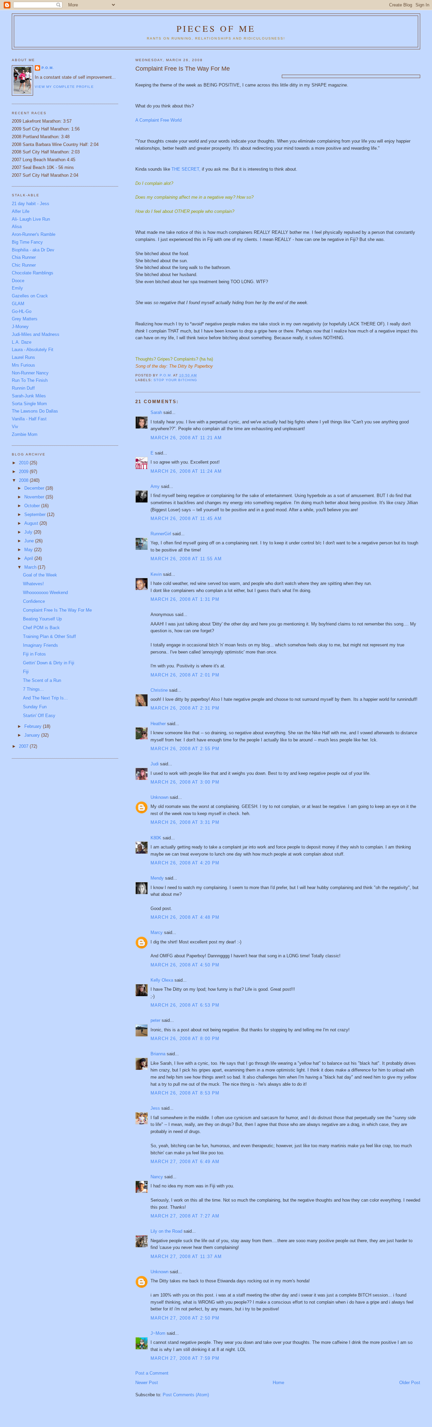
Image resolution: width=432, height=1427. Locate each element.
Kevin (156, 574)
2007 (24, 746)
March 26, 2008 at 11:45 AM (186, 518)
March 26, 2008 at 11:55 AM (186, 558)
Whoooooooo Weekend (45, 592)
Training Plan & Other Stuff (49, 636)
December (35, 488)
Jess (155, 1108)
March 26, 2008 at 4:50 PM (185, 964)
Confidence (34, 601)
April (29, 558)
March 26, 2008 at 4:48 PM (185, 917)
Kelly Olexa (162, 980)
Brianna (158, 1053)
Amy (155, 486)
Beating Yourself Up (42, 618)
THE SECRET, (185, 169)
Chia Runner (24, 257)
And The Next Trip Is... (45, 697)
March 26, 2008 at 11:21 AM (186, 437)
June (29, 540)
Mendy (157, 878)
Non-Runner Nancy (30, 372)
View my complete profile (64, 87)
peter (155, 1020)
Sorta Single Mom (29, 403)
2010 (24, 462)
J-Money (20, 326)
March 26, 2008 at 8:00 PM (185, 1038)
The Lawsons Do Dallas (35, 411)
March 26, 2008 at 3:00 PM (185, 782)
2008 (24, 480)
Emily (17, 288)
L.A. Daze (21, 342)
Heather (158, 723)
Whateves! (33, 583)
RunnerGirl (161, 533)
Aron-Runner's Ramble (33, 234)
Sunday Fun (35, 706)
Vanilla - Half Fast (29, 418)
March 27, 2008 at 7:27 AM (185, 1216)
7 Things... (33, 689)
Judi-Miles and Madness (35, 334)
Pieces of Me (216, 28)
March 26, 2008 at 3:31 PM (185, 822)
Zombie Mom (24, 434)
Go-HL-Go (21, 311)
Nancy (157, 1176)
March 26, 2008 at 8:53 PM (185, 1093)
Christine (159, 690)
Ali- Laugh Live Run (31, 219)
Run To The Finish (30, 380)
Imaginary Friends (40, 645)
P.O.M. (48, 68)
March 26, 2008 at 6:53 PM (185, 1005)
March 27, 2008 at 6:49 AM (185, 1161)
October (32, 505)
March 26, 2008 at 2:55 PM (185, 748)
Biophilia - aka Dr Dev (33, 249)
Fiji (26, 671)
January (32, 735)
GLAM (18, 303)
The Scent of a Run (42, 680)
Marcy (157, 932)
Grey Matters (24, 318)
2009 (24, 471)
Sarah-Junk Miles (29, 395)
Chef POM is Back (41, 627)
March (31, 567)
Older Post (409, 1382)
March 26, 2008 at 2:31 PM (185, 708)
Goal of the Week (40, 574)
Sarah (156, 412)
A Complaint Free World (158, 120)
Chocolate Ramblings (32, 272)
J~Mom (158, 1333)
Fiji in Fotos (34, 654)
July (29, 532)
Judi (155, 763)
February (33, 726)
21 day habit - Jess (30, 203)
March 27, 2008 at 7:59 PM (185, 1358)
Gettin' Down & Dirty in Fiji (48, 662)
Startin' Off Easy (39, 715)
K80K (156, 837)
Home (278, 1382)
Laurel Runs (23, 357)
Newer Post (146, 1382)
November (35, 496)
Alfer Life (20, 211)
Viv (15, 426)
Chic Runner (24, 265)
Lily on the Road (166, 1231)
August (31, 523)
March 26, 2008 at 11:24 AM (186, 471)
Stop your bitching (175, 380)
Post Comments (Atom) (186, 1394)
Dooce (18, 280)
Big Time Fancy (27, 242)
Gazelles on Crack (30, 295)
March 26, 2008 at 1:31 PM (185, 599)
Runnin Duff (23, 388)
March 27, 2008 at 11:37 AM (186, 1256)
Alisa (17, 226)
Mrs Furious (23, 365)
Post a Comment (151, 1373)
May (29, 549)
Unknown (159, 797)
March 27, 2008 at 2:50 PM (185, 1318)
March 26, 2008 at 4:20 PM (185, 862)
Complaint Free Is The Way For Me (57, 610)
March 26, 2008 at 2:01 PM (185, 675)
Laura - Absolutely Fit (32, 349)
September (35, 514)
